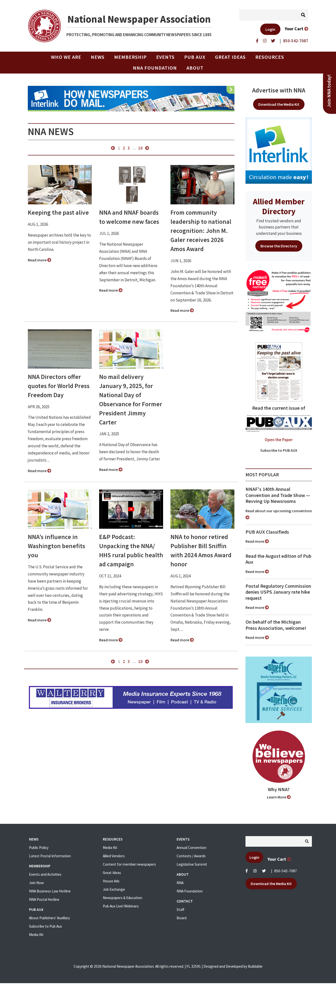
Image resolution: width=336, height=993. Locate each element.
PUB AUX (194, 57)
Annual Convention (191, 847)
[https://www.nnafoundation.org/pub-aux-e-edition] (279, 371)
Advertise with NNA (278, 90)
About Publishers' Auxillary (49, 918)
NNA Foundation (155, 68)
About (194, 68)
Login (270, 29)
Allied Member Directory (279, 206)
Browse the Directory (278, 245)
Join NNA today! (329, 91)
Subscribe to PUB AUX (278, 450)
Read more (37, 259)
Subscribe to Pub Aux (45, 926)
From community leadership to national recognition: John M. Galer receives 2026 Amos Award (200, 231)
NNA (180, 882)
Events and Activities (45, 874)
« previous (113, 148)
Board (181, 918)
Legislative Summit (192, 864)
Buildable (255, 966)
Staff (180, 909)
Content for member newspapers (129, 864)
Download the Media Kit (278, 104)
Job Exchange (114, 889)
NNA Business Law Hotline (50, 891)
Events (165, 57)
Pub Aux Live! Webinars (121, 906)
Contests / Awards (191, 856)
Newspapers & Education (122, 897)
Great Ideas (230, 57)
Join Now (36, 882)
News (98, 57)
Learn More (277, 797)
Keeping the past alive (58, 212)
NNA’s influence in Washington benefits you (56, 546)
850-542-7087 (285, 871)
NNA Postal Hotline (44, 899)
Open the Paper (279, 439)
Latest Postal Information (50, 856)
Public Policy (38, 847)
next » (147, 148)
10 (140, 148)
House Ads (111, 881)
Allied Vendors (114, 856)
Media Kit (36, 934)
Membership (130, 57)
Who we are (66, 57)
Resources (269, 57)
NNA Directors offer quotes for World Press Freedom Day (59, 386)
